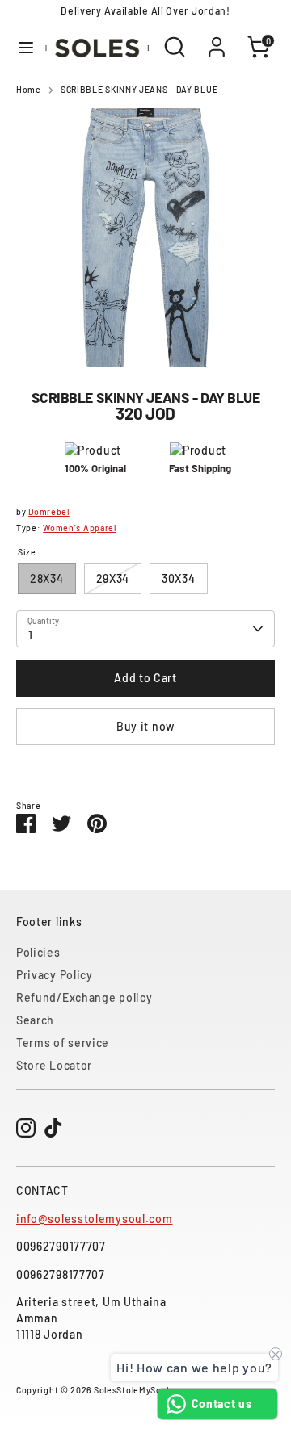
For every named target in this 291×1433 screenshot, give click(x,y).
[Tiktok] (53, 1128)
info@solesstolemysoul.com (94, 1219)
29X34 (113, 578)
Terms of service (62, 1043)
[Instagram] (26, 1128)
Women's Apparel (79, 527)
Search (35, 1020)
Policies (38, 952)
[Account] (216, 38)
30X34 (179, 578)
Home (28, 89)
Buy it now (145, 726)
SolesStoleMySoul (131, 1390)
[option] (145, 237)
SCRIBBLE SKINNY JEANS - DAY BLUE (139, 89)
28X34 (47, 578)
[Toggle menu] (20, 47)
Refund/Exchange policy (84, 997)
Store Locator (54, 1065)
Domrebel (49, 511)
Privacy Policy (54, 975)
